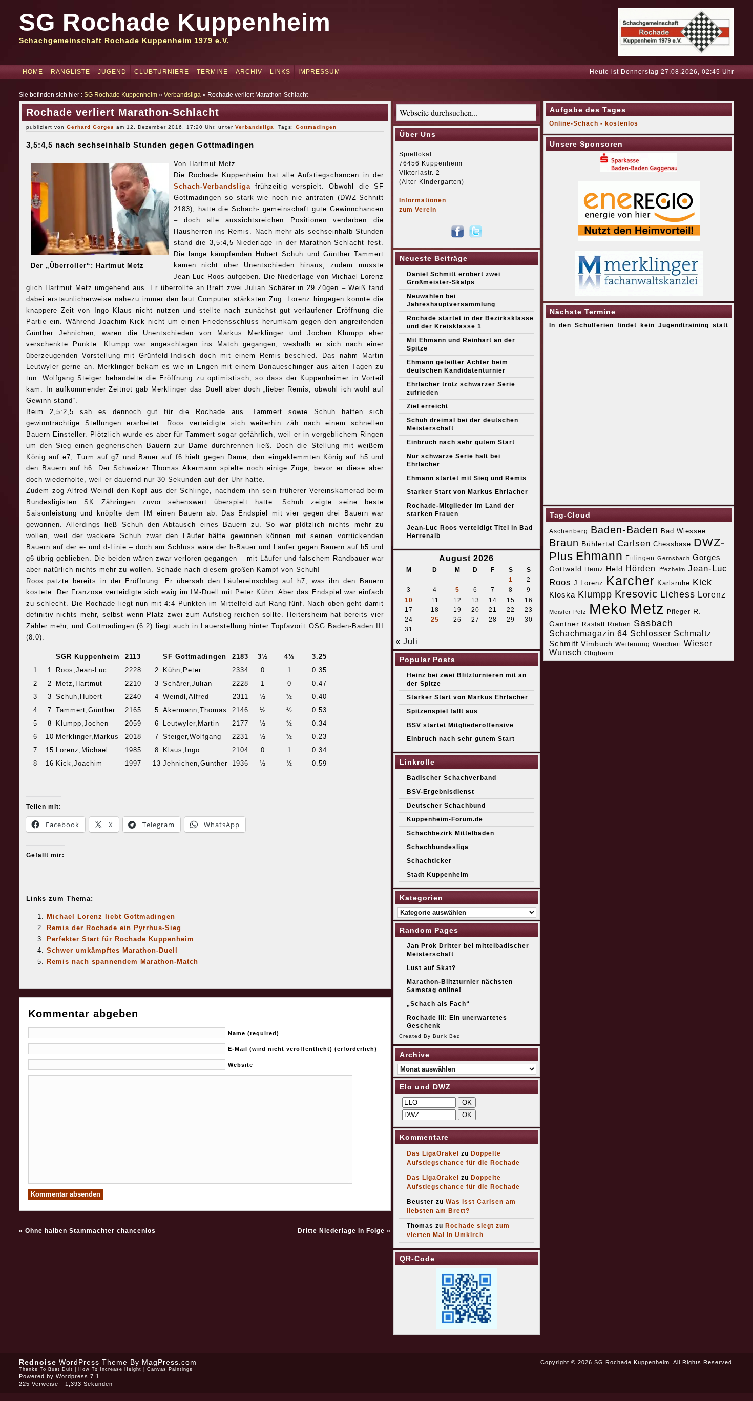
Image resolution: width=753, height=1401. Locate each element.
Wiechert (667, 644)
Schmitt (563, 643)
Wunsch (565, 652)
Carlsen (634, 543)
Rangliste (70, 71)
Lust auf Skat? (431, 968)
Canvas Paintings (170, 1369)
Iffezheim (671, 569)
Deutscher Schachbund (446, 805)
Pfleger (679, 611)
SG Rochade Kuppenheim (175, 22)
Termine (212, 71)
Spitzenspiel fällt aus (442, 711)
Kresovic (636, 594)
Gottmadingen (316, 127)
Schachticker (429, 860)
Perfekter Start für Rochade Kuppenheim (120, 939)
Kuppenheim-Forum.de (445, 819)
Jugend (112, 71)
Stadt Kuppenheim (438, 874)
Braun (564, 542)
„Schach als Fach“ (438, 1003)
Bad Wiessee (683, 531)
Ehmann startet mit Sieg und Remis (467, 478)
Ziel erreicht (427, 406)
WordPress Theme (93, 1362)
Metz (647, 608)
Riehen (619, 624)
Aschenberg (568, 531)
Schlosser (650, 633)
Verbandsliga (182, 94)
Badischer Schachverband (451, 777)
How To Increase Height (109, 1369)
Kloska (562, 594)
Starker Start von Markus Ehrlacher (467, 492)
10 (409, 600)
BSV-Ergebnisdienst (440, 791)
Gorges (707, 557)
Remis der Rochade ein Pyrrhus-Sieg (114, 928)
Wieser (698, 643)
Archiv (249, 71)
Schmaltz (693, 633)
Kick (702, 582)
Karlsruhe (673, 583)
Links (280, 71)
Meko (608, 608)
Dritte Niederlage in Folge (341, 1230)
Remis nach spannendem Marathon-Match (122, 961)
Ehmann (599, 556)
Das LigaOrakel (433, 1153)
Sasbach (653, 622)
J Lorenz (588, 583)
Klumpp (595, 594)
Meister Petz (568, 612)
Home (33, 71)
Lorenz (712, 594)
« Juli (406, 641)
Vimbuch (597, 644)
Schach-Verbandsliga (212, 186)
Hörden (640, 568)
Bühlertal (598, 544)
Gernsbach (673, 558)
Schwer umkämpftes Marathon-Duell (112, 950)
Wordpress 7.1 (77, 1376)
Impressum (319, 71)
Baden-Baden (624, 529)
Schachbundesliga (438, 847)
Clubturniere (161, 71)
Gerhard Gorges (90, 127)
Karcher (630, 581)
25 (435, 619)
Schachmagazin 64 (588, 633)
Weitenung (632, 644)
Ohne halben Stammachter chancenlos (90, 1230)
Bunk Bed (447, 1036)
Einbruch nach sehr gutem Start (461, 442)
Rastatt (593, 624)
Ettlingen (640, 558)
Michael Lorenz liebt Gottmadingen (111, 916)
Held (614, 569)
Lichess (677, 594)
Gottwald (565, 569)
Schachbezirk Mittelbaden (450, 833)
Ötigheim (599, 653)
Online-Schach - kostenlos (593, 123)
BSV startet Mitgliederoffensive (460, 725)
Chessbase (672, 544)
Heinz (593, 569)
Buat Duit (60, 1369)
